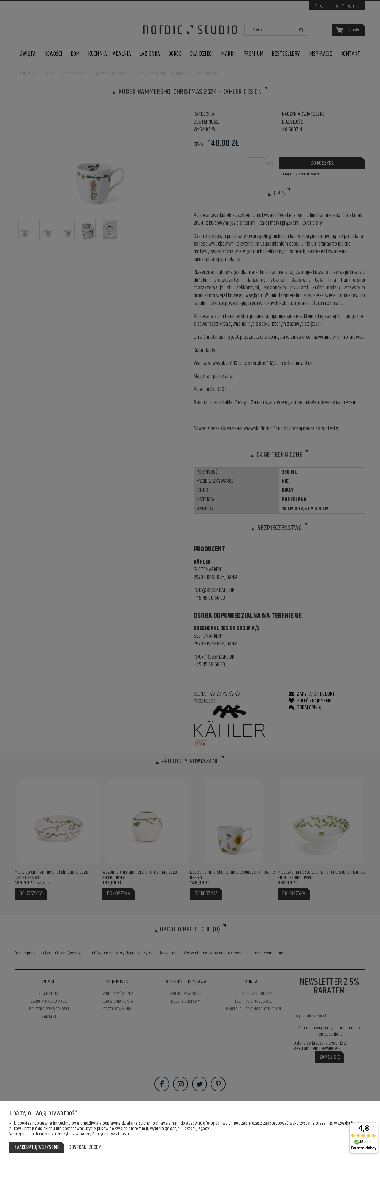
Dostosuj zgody (85, 1147)
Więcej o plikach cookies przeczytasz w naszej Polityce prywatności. (70, 1134)
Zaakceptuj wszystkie (36, 1147)
